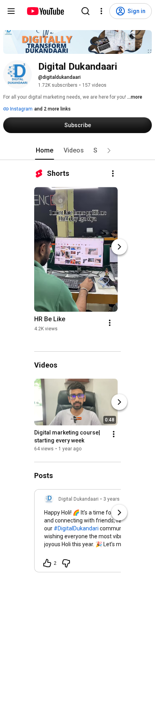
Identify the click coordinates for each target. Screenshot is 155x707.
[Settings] (101, 11)
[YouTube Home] (45, 11)
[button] (108, 150)
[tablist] (77, 150)
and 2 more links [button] (52, 109)
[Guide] (11, 11)
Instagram (21, 109)
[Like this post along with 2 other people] (47, 563)
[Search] (85, 11)
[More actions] (113, 173)
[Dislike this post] (66, 563)
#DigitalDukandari (76, 528)
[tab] (44, 150)
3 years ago (116, 499)
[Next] (119, 247)
